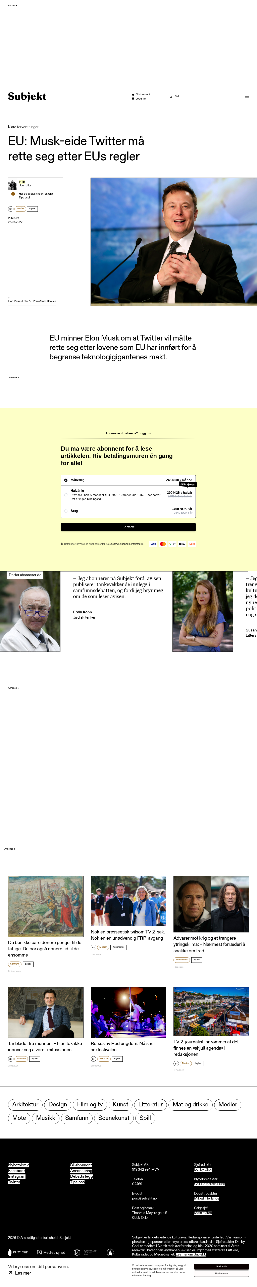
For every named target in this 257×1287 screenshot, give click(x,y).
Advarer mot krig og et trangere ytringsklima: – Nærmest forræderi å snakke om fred (209, 944)
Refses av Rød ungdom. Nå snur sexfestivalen (123, 1046)
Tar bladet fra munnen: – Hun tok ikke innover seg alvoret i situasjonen (45, 1046)
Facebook (16, 1171)
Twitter (14, 1182)
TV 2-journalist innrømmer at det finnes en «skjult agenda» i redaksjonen (206, 1048)
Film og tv (90, 1105)
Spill (145, 1118)
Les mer (23, 1273)
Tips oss (77, 1182)
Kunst (120, 1105)
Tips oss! (24, 197)
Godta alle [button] (221, 1266)
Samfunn (14, 964)
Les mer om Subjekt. (191, 1255)
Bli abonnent (81, 1165)
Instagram (16, 1176)
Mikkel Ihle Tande (206, 1199)
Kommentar (118, 947)
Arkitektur (25, 1105)
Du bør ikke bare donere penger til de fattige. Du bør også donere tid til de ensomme (44, 949)
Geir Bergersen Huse (209, 1184)
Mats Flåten (203, 1213)
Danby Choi (203, 1170)
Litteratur (150, 1105)
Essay (28, 964)
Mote (19, 1118)
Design (57, 1105)
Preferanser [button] (221, 1273)
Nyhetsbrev (18, 1165)
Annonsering (81, 1171)
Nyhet (32, 208)
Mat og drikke (190, 1105)
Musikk (45, 1118)
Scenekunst (182, 960)
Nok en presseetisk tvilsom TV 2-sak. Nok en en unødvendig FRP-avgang (128, 935)
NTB (22, 182)
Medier (20, 208)
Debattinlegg (81, 1176)
